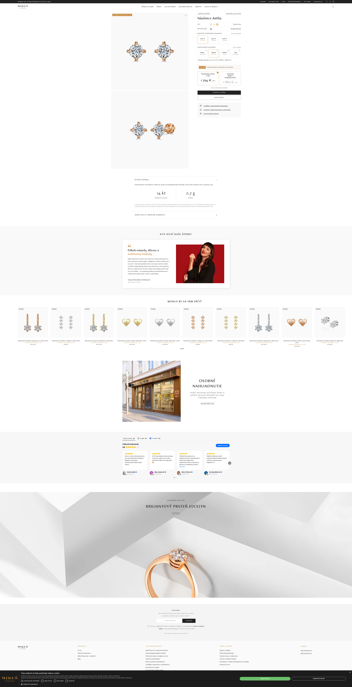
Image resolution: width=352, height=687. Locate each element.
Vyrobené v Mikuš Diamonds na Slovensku (216, 110)
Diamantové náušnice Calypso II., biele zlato (66, 341)
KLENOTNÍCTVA (207, 403)
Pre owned (307, 1)
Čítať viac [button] (155, 467)
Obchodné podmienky (227, 653)
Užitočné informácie (294, 1)
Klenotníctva (318, 1)
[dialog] (176, 678)
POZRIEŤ (176, 513)
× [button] (350, 672)
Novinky (263, 1)
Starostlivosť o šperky (152, 667)
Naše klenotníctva (306, 650)
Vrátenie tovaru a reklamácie (229, 656)
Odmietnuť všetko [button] (319, 678)
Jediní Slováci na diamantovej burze (157, 650)
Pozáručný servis (225, 664)
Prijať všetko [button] (265, 678)
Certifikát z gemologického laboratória (215, 106)
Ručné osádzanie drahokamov (155, 662)
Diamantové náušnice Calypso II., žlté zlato (230, 341)
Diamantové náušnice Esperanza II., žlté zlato (99, 341)
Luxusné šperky (170, 7)
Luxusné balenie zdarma (211, 114)
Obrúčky (198, 7)
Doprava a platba (225, 650)
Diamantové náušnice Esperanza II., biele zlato (264, 341)
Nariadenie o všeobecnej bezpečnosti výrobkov (234, 662)
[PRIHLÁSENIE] (330, 1)
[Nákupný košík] (333, 1)
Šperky (158, 7)
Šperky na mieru (148, 7)
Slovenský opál (274, 1)
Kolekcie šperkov (211, 7)
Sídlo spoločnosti (306, 653)
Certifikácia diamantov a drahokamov (158, 664)
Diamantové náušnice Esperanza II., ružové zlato (33, 341)
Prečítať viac (129, 678)
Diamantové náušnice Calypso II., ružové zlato (197, 341)
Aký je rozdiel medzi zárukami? (219, 87)
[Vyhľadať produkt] (333, 7)
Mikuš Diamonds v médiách (87, 656)
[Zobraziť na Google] (124, 473)
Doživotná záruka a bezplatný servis (157, 656)
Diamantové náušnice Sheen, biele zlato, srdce (165, 341)
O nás (283, 1)
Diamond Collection (233, 13)
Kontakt (303, 646)
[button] (122, 463)
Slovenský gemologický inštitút (156, 653)
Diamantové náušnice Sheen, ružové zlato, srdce (297, 341)
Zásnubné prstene (185, 7)
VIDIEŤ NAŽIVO (219, 97)
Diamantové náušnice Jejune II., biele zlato (330, 341)
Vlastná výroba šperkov (153, 659)
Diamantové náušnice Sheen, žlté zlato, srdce (132, 341)
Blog (79, 659)
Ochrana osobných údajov (228, 659)
